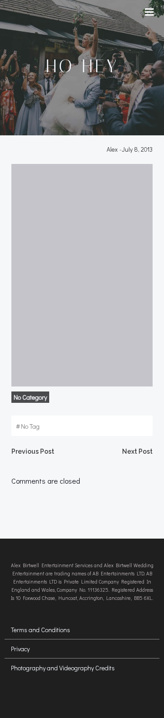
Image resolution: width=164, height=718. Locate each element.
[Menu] (149, 12)
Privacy (20, 648)
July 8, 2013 (137, 149)
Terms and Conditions (40, 629)
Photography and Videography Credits (63, 668)
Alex (112, 149)
